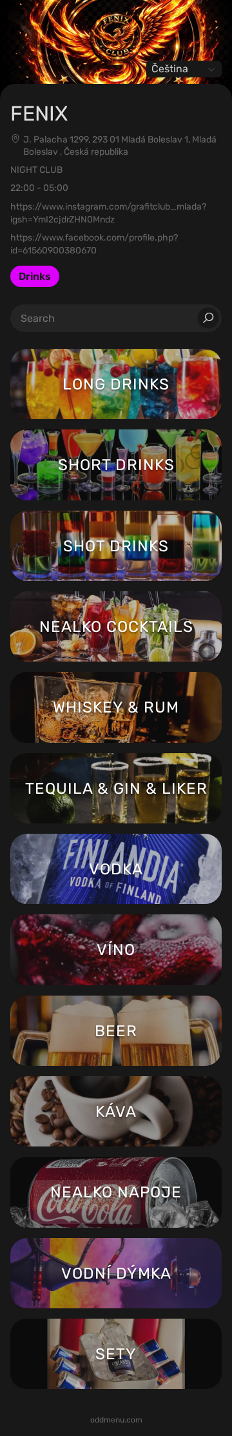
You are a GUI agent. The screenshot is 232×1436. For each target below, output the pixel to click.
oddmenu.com (116, 1419)
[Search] (208, 318)
